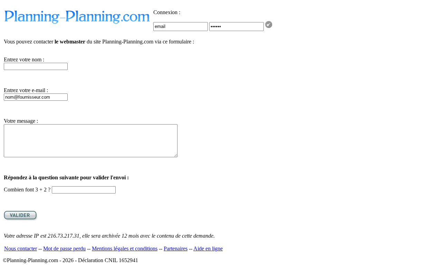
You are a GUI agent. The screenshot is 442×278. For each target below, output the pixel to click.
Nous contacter (20, 248)
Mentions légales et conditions (124, 248)
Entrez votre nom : (24, 59)
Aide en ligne (208, 248)
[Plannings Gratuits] (78, 23)
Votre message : (21, 121)
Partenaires (176, 248)
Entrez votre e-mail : (26, 90)
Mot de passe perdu (64, 248)
